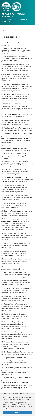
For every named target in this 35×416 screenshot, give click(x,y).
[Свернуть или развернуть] (31, 6)
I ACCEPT (17, 412)
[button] (17, 37)
